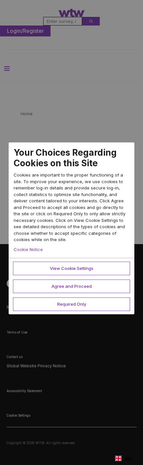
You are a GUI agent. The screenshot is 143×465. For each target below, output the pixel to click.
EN (128, 458)
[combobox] (123, 458)
